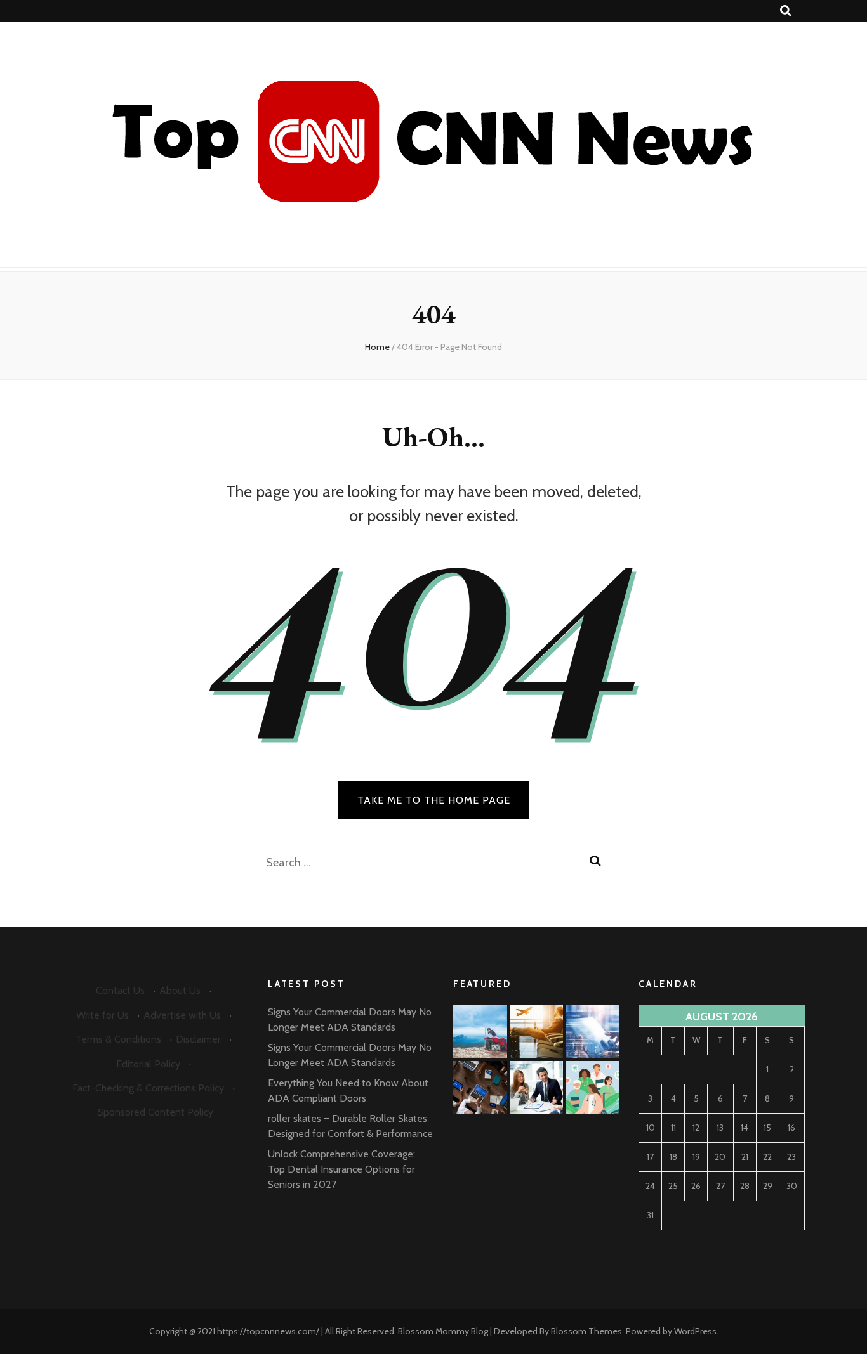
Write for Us (102, 1015)
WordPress (695, 1331)
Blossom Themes (586, 1331)
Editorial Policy (148, 1064)
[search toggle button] (785, 11)
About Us (180, 990)
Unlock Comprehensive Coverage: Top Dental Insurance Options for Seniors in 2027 (341, 1169)
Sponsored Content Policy (155, 1112)
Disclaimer (198, 1039)
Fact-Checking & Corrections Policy (148, 1088)
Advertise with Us (182, 1015)
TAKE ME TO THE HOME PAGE (433, 800)
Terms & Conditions (118, 1039)
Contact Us (120, 990)
